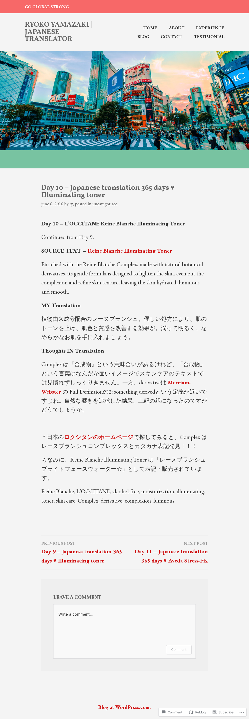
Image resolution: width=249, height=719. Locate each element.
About (176, 28)
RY (71, 204)
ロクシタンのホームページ (98, 437)
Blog (143, 36)
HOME (150, 28)
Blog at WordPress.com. (124, 707)
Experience (210, 28)
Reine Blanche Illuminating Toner (130, 250)
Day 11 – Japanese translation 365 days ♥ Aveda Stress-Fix (171, 552)
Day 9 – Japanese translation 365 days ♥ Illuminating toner (81, 552)
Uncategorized (105, 204)
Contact (171, 36)
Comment (179, 649)
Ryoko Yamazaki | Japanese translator (58, 32)
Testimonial (209, 36)
